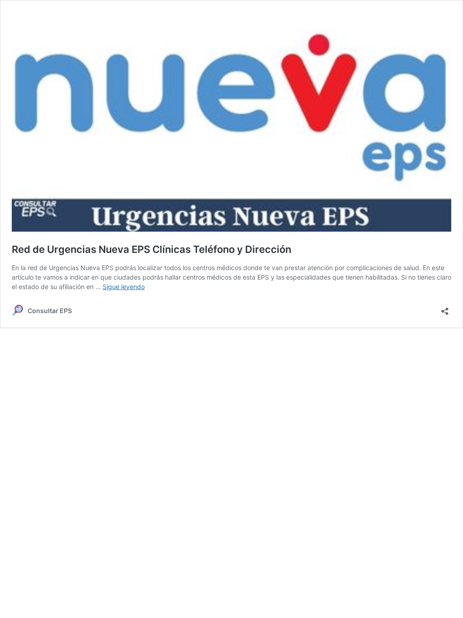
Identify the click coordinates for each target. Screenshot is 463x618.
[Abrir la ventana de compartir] (445, 308)
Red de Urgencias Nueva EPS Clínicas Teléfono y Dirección (151, 249)
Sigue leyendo (124, 286)
